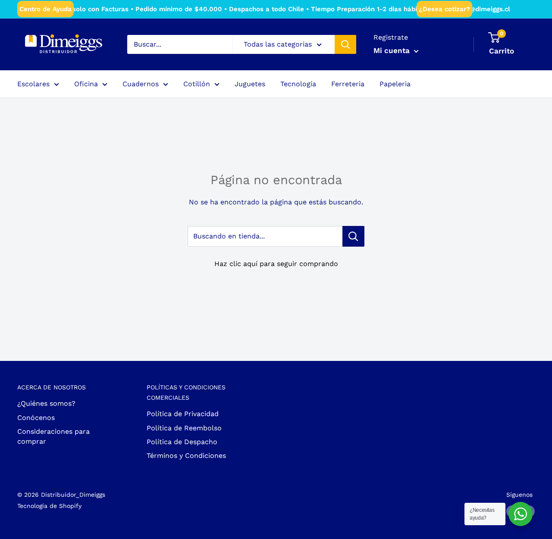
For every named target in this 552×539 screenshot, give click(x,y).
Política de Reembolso (184, 428)
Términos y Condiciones (186, 455)
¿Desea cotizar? (444, 9)
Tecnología (298, 84)
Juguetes (250, 84)
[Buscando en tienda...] (353, 236)
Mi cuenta (392, 50)
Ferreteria (347, 84)
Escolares (33, 84)
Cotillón (196, 84)
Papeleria (395, 84)
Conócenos (36, 418)
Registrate (390, 37)
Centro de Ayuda (45, 9)
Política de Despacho (182, 442)
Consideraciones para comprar (53, 436)
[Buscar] (345, 44)
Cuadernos (140, 84)
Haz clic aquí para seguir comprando (276, 264)
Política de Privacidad (183, 414)
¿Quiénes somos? (46, 403)
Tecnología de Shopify (49, 505)
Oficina (86, 84)
